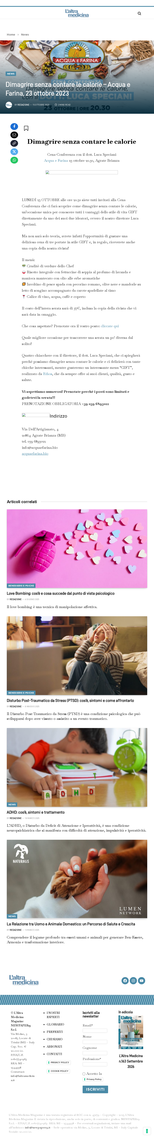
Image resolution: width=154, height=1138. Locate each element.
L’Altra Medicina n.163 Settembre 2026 (131, 1061)
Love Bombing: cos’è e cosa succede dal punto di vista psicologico (60, 593)
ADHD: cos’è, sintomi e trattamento (36, 812)
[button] (26, 128)
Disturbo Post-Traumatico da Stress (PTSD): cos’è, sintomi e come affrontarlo (70, 700)
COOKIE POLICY (59, 1071)
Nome (87, 1036)
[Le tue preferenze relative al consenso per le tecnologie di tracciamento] (147, 1131)
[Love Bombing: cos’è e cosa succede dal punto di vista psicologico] (77, 548)
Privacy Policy (94, 1079)
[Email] (14, 135)
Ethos (47, 373)
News (10, 73)
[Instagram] (133, 980)
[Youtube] (141, 980)
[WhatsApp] (14, 160)
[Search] (139, 13)
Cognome (90, 1048)
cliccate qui (110, 326)
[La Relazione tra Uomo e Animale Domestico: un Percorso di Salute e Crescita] (77, 879)
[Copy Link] (14, 143)
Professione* (92, 1059)
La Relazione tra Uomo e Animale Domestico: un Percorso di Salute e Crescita (71, 924)
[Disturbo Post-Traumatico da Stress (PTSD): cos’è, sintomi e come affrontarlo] (77, 655)
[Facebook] (14, 126)
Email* (88, 1025)
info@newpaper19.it (37, 1127)
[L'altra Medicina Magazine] (77, 13)
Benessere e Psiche (21, 585)
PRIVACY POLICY (60, 1062)
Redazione (23, 105)
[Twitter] (14, 151)
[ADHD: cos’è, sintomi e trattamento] (77, 767)
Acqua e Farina (56, 160)
